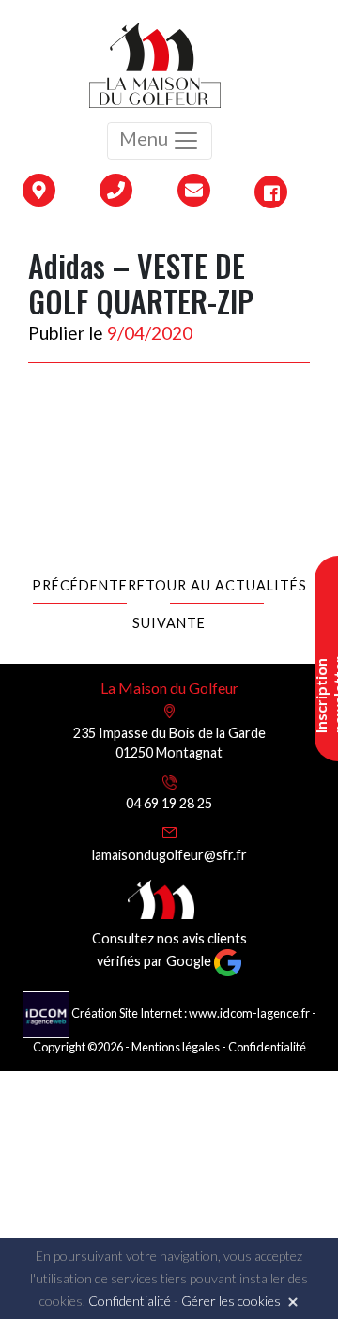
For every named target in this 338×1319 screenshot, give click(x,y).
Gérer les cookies (231, 1301)
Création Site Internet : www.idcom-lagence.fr (190, 1012)
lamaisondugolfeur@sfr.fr (169, 855)
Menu (145, 138)
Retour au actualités (217, 585)
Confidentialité (267, 1046)
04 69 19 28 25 (169, 803)
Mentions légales (175, 1046)
